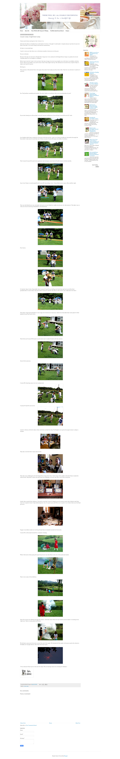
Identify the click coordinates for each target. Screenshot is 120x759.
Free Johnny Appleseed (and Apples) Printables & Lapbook (94, 95)
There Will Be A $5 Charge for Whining (39, 30)
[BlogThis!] (43, 684)
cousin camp (26, 686)
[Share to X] (44, 684)
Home (21, 30)
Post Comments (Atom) (31, 725)
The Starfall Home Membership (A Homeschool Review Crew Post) (94, 154)
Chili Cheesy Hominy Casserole (94, 62)
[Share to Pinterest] (46, 684)
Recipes (67, 30)
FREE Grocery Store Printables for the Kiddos (94, 53)
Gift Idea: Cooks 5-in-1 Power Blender (94, 83)
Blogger (66, 756)
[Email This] (42, 684)
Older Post (78, 723)
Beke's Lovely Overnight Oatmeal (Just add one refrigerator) (94, 129)
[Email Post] (40, 684)
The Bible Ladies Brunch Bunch (57, 30)
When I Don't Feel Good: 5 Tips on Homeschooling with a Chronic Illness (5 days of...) (94, 142)
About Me (27, 30)
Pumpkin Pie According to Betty (94, 118)
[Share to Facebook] (45, 684)
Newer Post (23, 723)
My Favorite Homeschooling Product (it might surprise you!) (94, 106)
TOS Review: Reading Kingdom (94, 73)
